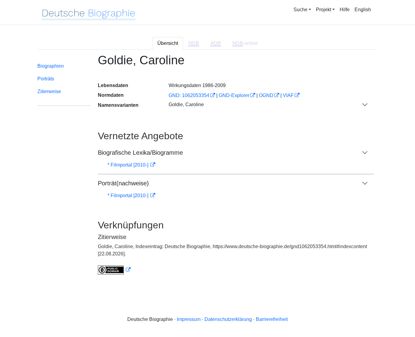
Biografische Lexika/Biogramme (140, 152)
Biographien (50, 66)
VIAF (288, 95)
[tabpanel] (207, 168)
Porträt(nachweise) (123, 183)
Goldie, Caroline (186, 104)
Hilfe (345, 9)
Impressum (189, 319)
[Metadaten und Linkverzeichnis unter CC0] (114, 269)
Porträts (45, 78)
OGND (266, 95)
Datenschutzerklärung (228, 319)
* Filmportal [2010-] (128, 164)
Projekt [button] (323, 9)
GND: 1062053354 (189, 95)
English (363, 9)
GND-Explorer (234, 95)
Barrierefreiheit (272, 319)
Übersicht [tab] (167, 43)
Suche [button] (300, 9)
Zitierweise (49, 91)
